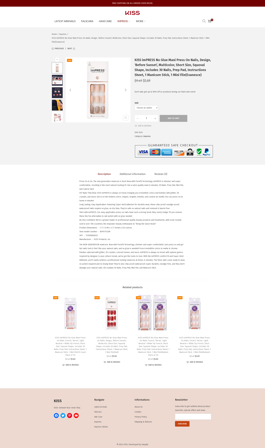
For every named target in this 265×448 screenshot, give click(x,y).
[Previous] (70, 89)
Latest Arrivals (100, 407)
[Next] (125, 89)
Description (104, 174)
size (137, 103)
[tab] (104, 174)
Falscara (97, 412)
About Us (139, 407)
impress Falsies (101, 427)
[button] (143, 126)
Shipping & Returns (143, 422)
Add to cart (173, 118)
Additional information (133, 174)
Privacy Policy (141, 417)
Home (54, 34)
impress (62, 34)
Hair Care (98, 417)
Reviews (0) (160, 174)
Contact (138, 412)
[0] (209, 21)
